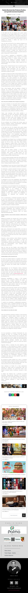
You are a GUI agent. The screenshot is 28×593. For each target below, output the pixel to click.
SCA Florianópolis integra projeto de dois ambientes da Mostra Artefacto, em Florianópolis (13, 509)
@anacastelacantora (18, 273)
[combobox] (15, 515)
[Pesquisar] (24, 515)
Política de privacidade (14, 590)
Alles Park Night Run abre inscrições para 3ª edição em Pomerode (13, 440)
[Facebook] (11, 582)
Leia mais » (5, 424)
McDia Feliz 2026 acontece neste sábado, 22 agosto (13, 474)
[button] (14, 6)
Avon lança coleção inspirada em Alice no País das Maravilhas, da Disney (13, 422)
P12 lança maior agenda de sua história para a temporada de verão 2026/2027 (12, 491)
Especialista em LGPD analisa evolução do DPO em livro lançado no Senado (13, 457)
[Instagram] (16, 582)
